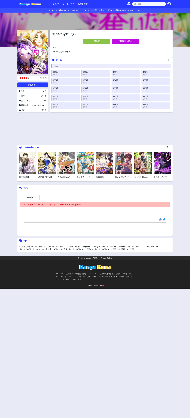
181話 (85, 88)
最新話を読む (126, 41)
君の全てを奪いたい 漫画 (56, 249)
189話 (85, 72)
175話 (145, 96)
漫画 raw (154, 246)
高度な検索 (83, 4)
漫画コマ (125, 249)
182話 (55, 88)
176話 (115, 96)
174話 (55, 104)
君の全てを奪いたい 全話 (63, 246)
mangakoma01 (99, 246)
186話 (55, 80)
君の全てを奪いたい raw (138, 246)
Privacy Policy (106, 258)
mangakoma (112, 246)
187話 (145, 72)
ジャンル (53, 4)
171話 (145, 104)
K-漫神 (22, 246)
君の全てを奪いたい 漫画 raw (107, 249)
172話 (115, 104)
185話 (85, 80)
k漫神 (77, 246)
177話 (85, 96)
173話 (85, 104)
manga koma (86, 246)
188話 (115, 72)
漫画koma (122, 246)
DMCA (95, 258)
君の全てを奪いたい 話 (41, 246)
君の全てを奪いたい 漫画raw (81, 249)
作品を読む (32, 85)
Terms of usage (84, 258)
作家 (98, 41)
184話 (115, 80)
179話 (145, 88)
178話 (55, 96)
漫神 (28, 246)
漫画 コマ (134, 249)
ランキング (68, 4)
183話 (145, 80)
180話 (115, 88)
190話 (55, 72)
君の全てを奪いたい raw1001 (32, 249)
